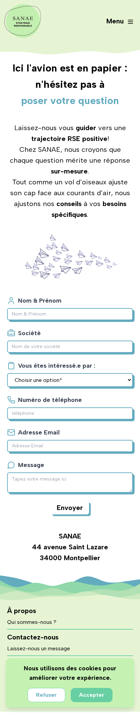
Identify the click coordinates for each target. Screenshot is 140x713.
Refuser (46, 695)
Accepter (91, 695)
